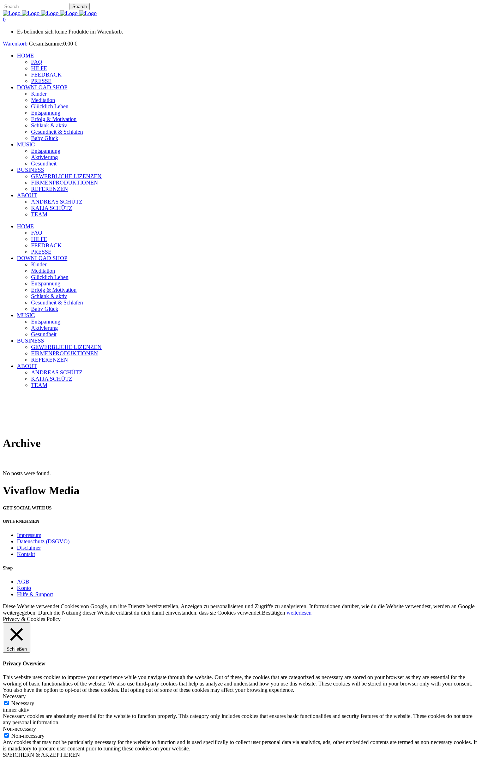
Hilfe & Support (35, 594)
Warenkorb (16, 44)
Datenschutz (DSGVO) (43, 541)
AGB (23, 582)
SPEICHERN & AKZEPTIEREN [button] (41, 755)
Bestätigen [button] (273, 613)
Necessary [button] (14, 696)
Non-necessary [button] (19, 729)
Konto (24, 588)
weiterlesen (299, 613)
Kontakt (26, 554)
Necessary (22, 703)
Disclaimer (29, 548)
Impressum (29, 535)
